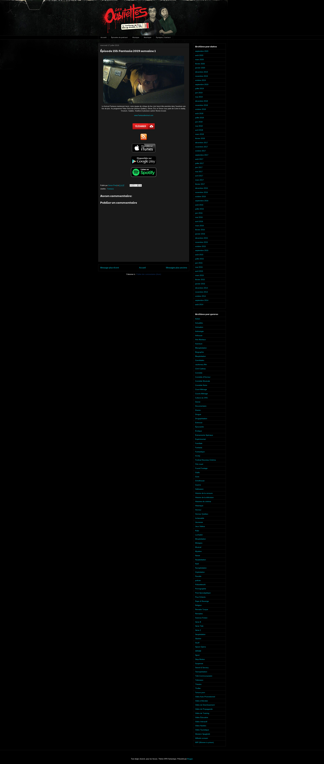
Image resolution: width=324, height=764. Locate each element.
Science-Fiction (201, 618)
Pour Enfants (200, 597)
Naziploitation (200, 560)
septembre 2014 (201, 300)
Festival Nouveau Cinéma (205, 460)
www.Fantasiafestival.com (143, 115)
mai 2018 (199, 126)
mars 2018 (199, 134)
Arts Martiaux (200, 340)
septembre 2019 (201, 84)
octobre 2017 (200, 151)
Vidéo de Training (202, 713)
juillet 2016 (199, 209)
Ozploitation (200, 572)
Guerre (198, 485)
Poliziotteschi (200, 584)
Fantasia (110, 189)
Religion (198, 605)
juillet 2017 (199, 163)
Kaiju (197, 531)
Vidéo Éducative (201, 717)
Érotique (198, 431)
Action (197, 319)
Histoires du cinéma (203, 501)
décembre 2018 (201, 101)
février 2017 (200, 184)
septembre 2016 (201, 201)
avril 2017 (199, 176)
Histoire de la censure (204, 493)
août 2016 (199, 205)
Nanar (197, 555)
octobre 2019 (200, 80)
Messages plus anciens (176, 268)
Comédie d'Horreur (202, 377)
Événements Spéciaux (204, 435)
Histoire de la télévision (204, 497)
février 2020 (200, 64)
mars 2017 (199, 180)
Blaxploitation (200, 356)
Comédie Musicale (202, 381)
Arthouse (198, 335)
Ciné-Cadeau (200, 369)
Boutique (147, 37)
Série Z (198, 630)
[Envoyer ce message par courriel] (131, 185)
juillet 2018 (199, 118)
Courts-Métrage (201, 394)
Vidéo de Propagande (204, 709)
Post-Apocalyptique (203, 593)
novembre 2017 (201, 147)
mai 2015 (199, 267)
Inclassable (199, 518)
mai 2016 (199, 217)
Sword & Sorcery (202, 668)
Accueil (103, 37)
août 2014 (199, 304)
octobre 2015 (200, 246)
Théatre (198, 684)
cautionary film (201, 364)
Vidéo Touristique (202, 730)
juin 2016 (198, 213)
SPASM (198, 651)
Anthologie (199, 331)
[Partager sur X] (135, 185)
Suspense (199, 663)
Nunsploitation (201, 568)
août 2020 (199, 55)
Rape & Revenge (202, 601)
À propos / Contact (163, 37)
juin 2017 (198, 167)
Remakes (199, 614)
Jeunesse (199, 522)
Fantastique (200, 452)
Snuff (197, 643)
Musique (135, 37)
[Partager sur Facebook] (138, 185)
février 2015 (200, 280)
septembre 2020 (201, 51)
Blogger (190, 759)
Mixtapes (198, 543)
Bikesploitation (201, 348)
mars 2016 (199, 226)
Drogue (198, 414)
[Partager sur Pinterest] (140, 185)
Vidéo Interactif (201, 722)
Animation (199, 327)
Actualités (199, 323)
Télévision (199, 680)
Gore (197, 477)
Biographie (199, 352)
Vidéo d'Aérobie (201, 701)
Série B (198, 622)
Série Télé (199, 626)
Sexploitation (200, 634)
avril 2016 (199, 221)
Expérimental (200, 439)
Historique (199, 506)
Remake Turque (201, 609)
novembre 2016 (201, 192)
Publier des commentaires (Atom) (148, 274)
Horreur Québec (201, 514)
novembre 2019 (201, 76)
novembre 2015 (201, 242)
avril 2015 (199, 271)
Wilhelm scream (201, 738)
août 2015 (199, 255)
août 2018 (199, 113)
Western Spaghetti (202, 734)
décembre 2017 (201, 143)
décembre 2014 (201, 288)
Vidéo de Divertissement (205, 705)
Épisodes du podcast (119, 37)
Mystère (198, 551)
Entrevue (198, 423)
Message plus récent (109, 268)
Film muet (199, 464)
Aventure (198, 344)
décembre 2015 (201, 238)
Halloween (199, 489)
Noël (197, 564)
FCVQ (197, 456)
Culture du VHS (201, 398)
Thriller (198, 688)
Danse (197, 402)
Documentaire (200, 406)
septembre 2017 (201, 155)
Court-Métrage (201, 389)
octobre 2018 (200, 109)
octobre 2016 (200, 196)
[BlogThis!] (133, 185)
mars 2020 (199, 59)
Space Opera (200, 647)
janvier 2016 (200, 234)
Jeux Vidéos (200, 526)
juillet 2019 (199, 88)
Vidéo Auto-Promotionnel (205, 697)
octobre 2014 (200, 296)
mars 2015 (199, 275)
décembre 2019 (201, 72)
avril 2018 (199, 130)
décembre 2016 (201, 188)
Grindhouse (200, 481)
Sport (197, 655)
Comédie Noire (201, 385)
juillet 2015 (199, 259)
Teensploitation (201, 672)
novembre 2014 (201, 292)
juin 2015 (198, 263)
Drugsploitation (201, 419)
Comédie (198, 373)
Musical (198, 547)
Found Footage (201, 468)
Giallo (197, 472)
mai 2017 (199, 172)
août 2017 (199, 159)
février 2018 (200, 138)
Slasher (198, 639)
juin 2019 (198, 93)
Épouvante (199, 427)
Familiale (198, 443)
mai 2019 (199, 97)
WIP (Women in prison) (204, 742)
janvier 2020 (200, 68)
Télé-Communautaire (203, 676)
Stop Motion (200, 659)
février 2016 (200, 230)
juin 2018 (198, 122)
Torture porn (200, 692)
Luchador (199, 535)
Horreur (198, 510)
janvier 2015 (200, 284)
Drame (198, 410)
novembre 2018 (201, 105)
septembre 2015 (201, 250)
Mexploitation (200, 539)
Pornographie (200, 589)
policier (198, 580)
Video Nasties (200, 726)
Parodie (198, 576)
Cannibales (199, 360)
